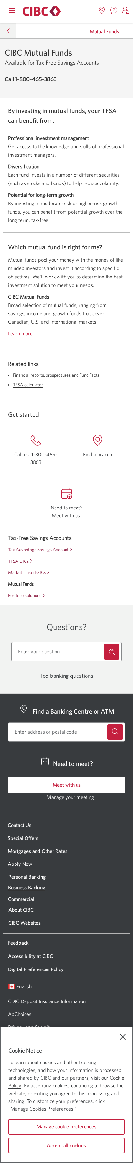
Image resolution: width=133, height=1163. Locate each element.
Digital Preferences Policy (36, 969)
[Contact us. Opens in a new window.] (114, 10)
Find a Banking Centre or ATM (73, 711)
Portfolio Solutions (24, 595)
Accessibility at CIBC (30, 956)
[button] (126, 10)
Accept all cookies (66, 1145)
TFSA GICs (18, 561)
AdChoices (19, 1014)
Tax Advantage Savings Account (38, 549)
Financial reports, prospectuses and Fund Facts (56, 375)
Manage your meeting (70, 797)
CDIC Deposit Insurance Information (47, 1001)
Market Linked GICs (27, 572)
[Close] (123, 1037)
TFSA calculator (28, 384)
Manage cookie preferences (66, 1126)
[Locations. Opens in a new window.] (102, 10)
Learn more (20, 333)
